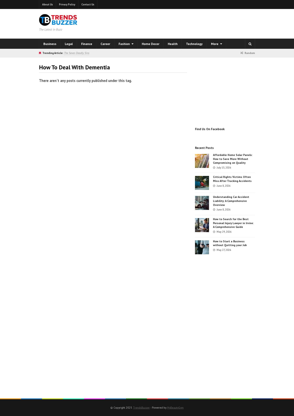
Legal (69, 44)
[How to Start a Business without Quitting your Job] (202, 247)
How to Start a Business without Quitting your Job (230, 243)
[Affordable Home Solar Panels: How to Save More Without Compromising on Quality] (202, 161)
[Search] (250, 44)
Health (173, 44)
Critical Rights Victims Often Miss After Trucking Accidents (232, 179)
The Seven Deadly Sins (76, 53)
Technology (194, 44)
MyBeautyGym (175, 407)
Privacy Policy (67, 4)
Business (49, 44)
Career (105, 44)
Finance (86, 44)
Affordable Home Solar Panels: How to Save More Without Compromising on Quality (232, 159)
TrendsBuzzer (141, 407)
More (215, 44)
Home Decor (150, 44)
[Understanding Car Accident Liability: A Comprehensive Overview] (202, 203)
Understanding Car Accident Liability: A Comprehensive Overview (231, 201)
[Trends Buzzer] (58, 23)
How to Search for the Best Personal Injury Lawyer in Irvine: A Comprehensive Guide (233, 223)
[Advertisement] (198, 23)
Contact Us (87, 4)
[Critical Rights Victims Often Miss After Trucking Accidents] (202, 183)
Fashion (125, 44)
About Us (47, 4)
